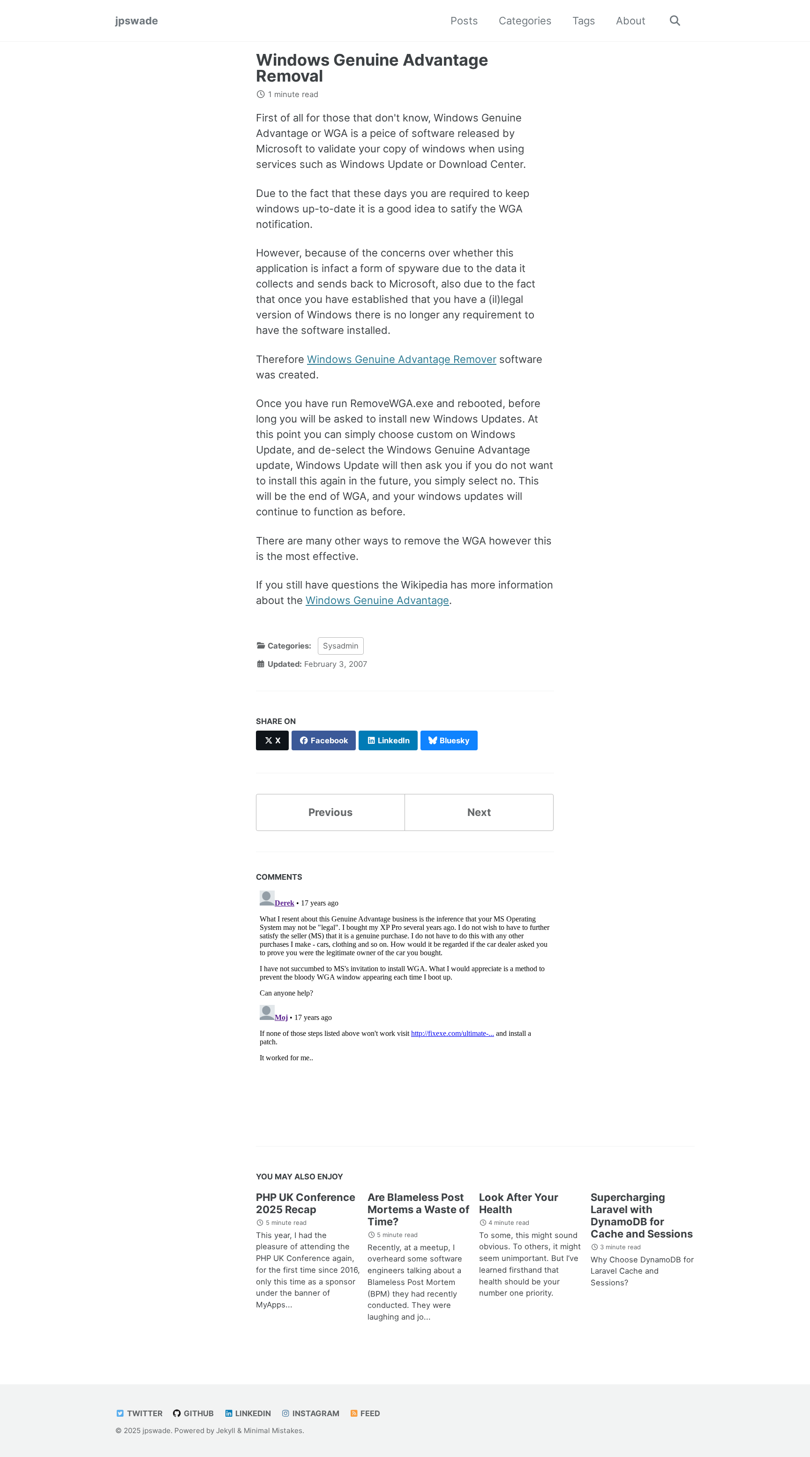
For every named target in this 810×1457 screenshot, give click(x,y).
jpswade (136, 21)
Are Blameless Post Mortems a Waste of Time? (418, 1209)
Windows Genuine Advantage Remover (401, 359)
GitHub (198, 1413)
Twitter (144, 1413)
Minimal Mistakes (273, 1430)
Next (479, 812)
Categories (525, 21)
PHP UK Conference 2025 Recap (305, 1203)
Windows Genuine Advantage (377, 600)
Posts (464, 21)
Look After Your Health (518, 1203)
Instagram (315, 1413)
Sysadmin (341, 645)
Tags (583, 21)
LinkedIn (252, 1413)
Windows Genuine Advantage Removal (372, 67)
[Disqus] (405, 1004)
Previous (330, 812)
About (630, 21)
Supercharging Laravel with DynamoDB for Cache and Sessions (642, 1215)
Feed (369, 1413)
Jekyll (225, 1430)
